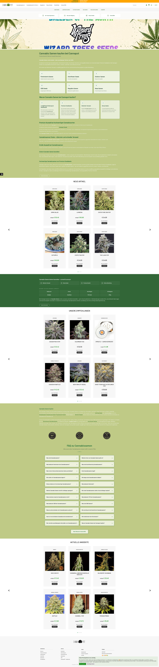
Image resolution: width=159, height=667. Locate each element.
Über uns (41, 651)
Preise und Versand (43, 652)
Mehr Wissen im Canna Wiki (79, 531)
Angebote (42, 5)
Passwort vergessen (84, 653)
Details (55, 223)
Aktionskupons (63, 652)
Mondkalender (42, 659)
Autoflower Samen (92, 421)
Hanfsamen (56, 9)
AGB (61, 657)
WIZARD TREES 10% (84, 0)
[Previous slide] (8, 229)
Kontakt (82, 655)
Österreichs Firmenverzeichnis (107, 653)
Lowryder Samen (66, 9)
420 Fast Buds (98, 413)
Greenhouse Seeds (51, 414)
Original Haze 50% (74, 1)
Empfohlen (56, 5)
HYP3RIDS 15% (75, 0)
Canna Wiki (63, 5)
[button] (77, 632)
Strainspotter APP (64, 654)
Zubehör (103, 9)
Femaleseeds (42, 414)
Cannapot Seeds (63, 127)
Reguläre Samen (94, 9)
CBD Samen (85, 9)
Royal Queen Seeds (61, 414)
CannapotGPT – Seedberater (65, 659)
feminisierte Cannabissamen (50, 421)
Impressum (42, 657)
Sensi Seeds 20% (83, 1)
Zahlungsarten (42, 654)
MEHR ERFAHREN (44, 175)
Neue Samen (49, 5)
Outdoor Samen (76, 9)
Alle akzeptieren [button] (83, 663)
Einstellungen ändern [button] (90, 663)
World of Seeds (79, 414)
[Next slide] (150, 229)
